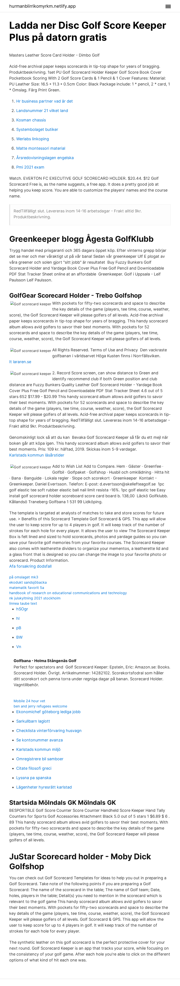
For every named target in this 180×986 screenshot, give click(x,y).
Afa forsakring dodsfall (30, 566)
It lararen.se (20, 361)
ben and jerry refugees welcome (40, 706)
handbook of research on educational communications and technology (68, 593)
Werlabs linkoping (32, 139)
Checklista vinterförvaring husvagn (49, 730)
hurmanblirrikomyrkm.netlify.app (42, 6)
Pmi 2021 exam (30, 167)
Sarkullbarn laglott (33, 721)
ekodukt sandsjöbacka (28, 582)
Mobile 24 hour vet (29, 701)
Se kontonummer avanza (39, 740)
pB (18, 627)
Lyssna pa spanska (33, 777)
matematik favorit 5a (26, 587)
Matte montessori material (40, 148)
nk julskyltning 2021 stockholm (35, 598)
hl (18, 618)
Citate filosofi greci (33, 768)
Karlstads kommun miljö (38, 749)
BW (19, 637)
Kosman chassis (31, 120)
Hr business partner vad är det (44, 101)
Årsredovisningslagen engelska (45, 157)
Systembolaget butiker (37, 129)
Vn (18, 646)
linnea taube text (23, 603)
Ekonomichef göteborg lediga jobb (48, 711)
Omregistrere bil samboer (39, 759)
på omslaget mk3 (23, 577)
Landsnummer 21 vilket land (42, 110)
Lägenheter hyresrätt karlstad (44, 787)
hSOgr (22, 609)
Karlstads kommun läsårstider (36, 455)
